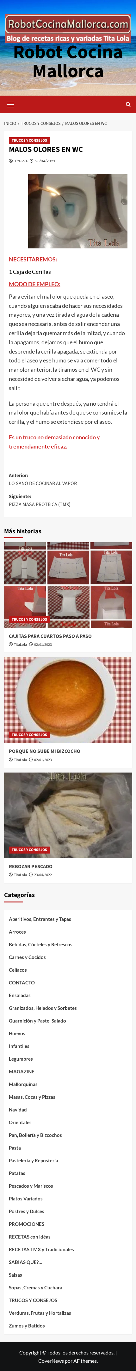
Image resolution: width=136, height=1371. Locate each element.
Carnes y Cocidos (27, 957)
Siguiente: (40, 500)
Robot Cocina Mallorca (68, 62)
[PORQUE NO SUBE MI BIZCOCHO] (68, 700)
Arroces (17, 932)
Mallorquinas (23, 1084)
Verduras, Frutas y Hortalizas (40, 1313)
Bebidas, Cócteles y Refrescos (40, 944)
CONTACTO (22, 982)
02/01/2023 (43, 644)
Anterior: (43, 479)
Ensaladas (20, 995)
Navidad (18, 1109)
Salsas (15, 1275)
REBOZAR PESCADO (31, 866)
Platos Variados (26, 1198)
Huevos (17, 1033)
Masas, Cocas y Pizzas (32, 1097)
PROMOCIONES (26, 1224)
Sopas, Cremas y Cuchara (35, 1287)
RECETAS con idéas (30, 1236)
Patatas (17, 1173)
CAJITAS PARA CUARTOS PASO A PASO (50, 636)
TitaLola (21, 161)
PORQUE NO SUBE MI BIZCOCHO (44, 751)
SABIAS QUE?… (25, 1262)
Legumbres (21, 1059)
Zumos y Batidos (27, 1325)
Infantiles (19, 1046)
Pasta (15, 1148)
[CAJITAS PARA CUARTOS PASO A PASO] (68, 585)
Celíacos (18, 970)
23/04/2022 (43, 875)
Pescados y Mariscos (31, 1186)
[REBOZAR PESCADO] (68, 815)
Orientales (20, 1122)
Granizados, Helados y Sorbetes (43, 1008)
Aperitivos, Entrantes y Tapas (40, 919)
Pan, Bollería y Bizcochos (35, 1135)
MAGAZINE (21, 1071)
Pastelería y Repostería (33, 1160)
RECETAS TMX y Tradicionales (41, 1249)
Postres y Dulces (26, 1211)
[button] (10, 103)
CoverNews (51, 1361)
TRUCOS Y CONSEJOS (29, 140)
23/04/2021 (45, 161)
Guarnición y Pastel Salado (37, 1020)
